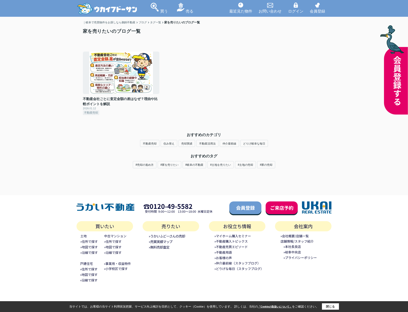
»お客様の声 (223, 258)
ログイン (295, 11)
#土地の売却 (245, 164)
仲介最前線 (229, 143)
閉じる (330, 306)
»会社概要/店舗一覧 (294, 236)
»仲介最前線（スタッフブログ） (237, 263)
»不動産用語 (223, 252)
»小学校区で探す (116, 268)
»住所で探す (89, 241)
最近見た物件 (240, 11)
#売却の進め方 (145, 164)
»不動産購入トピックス (231, 241)
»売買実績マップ (160, 241)
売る (189, 11)
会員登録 (317, 11)
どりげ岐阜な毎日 (254, 143)
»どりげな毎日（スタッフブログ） (239, 268)
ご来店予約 (281, 207)
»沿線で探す (89, 252)
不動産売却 (150, 143)
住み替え (168, 143)
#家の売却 (266, 164)
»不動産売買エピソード (231, 247)
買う (164, 11)
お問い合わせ (270, 11)
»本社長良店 (292, 246)
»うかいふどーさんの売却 (167, 236)
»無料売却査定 (159, 247)
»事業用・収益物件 (117, 263)
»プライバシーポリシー (300, 257)
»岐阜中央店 (292, 252)
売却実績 (186, 143)
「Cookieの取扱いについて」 (275, 306)
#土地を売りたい (220, 164)
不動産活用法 (207, 143)
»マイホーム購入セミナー (232, 236)
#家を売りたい (169, 164)
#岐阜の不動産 (194, 164)
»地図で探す (89, 247)
